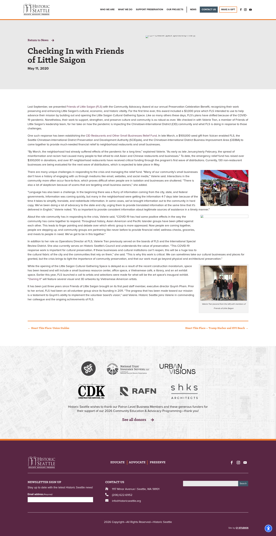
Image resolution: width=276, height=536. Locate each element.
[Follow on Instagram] (238, 462)
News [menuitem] (193, 9)
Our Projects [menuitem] (175, 9)
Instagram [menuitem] (245, 9)
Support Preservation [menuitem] (149, 9)
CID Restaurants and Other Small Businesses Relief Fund (121, 135)
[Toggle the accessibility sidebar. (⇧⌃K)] (268, 528)
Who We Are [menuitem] (107, 9)
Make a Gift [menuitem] (228, 9)
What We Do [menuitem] (125, 9)
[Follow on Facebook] (231, 462)
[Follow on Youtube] (245, 462)
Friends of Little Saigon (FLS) (84, 106)
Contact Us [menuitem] (209, 9)
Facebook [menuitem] (240, 9)
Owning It (35, 279)
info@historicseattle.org (126, 501)
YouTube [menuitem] (250, 9)
